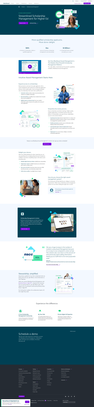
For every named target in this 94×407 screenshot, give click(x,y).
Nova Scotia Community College (52, 264)
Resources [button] (30, 3)
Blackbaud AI (36, 3)
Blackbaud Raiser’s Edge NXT (25, 283)
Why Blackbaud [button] (23, 3)
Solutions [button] (17, 3)
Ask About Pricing (33, 23)
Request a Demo (87, 3)
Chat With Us (21, 396)
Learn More (57, 192)
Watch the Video (25, 228)
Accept (27, 401)
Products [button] (12, 3)
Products (23, 6)
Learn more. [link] (10, 404)
